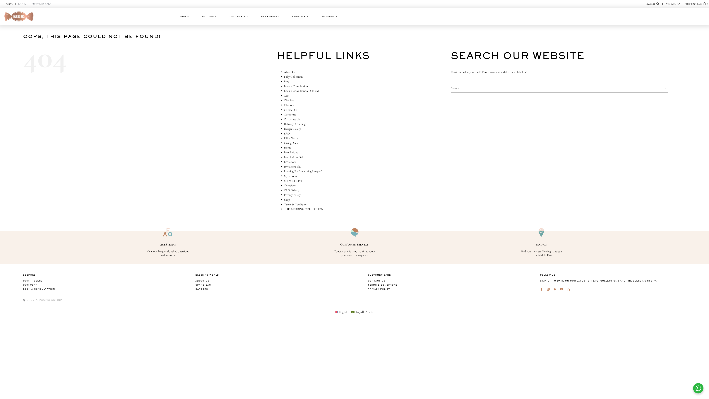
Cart (286, 96)
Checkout (289, 100)
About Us (289, 72)
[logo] (19, 11)
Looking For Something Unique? (303, 171)
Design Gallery (292, 129)
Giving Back (291, 143)
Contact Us (290, 110)
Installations (291, 152)
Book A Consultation (39, 289)
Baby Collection (293, 77)
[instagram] (548, 289)
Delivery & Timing (295, 124)
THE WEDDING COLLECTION (303, 209)
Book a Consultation (296, 86)
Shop (287, 200)
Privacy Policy (292, 195)
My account (291, 176)
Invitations (290, 162)
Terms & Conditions (295, 204)
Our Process (32, 281)
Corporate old (292, 119)
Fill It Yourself (292, 138)
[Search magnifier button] (666, 88)
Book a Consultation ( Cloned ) (302, 91)
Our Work (30, 285)
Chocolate (290, 105)
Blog (286, 81)
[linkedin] (568, 289)
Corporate (290, 114)
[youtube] (561, 289)
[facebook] (541, 289)
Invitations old (292, 166)
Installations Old (293, 157)
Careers (201, 289)
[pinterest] (554, 289)
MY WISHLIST (293, 181)
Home (287, 147)
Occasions (290, 185)
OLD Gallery (291, 190)
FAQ (287, 133)
